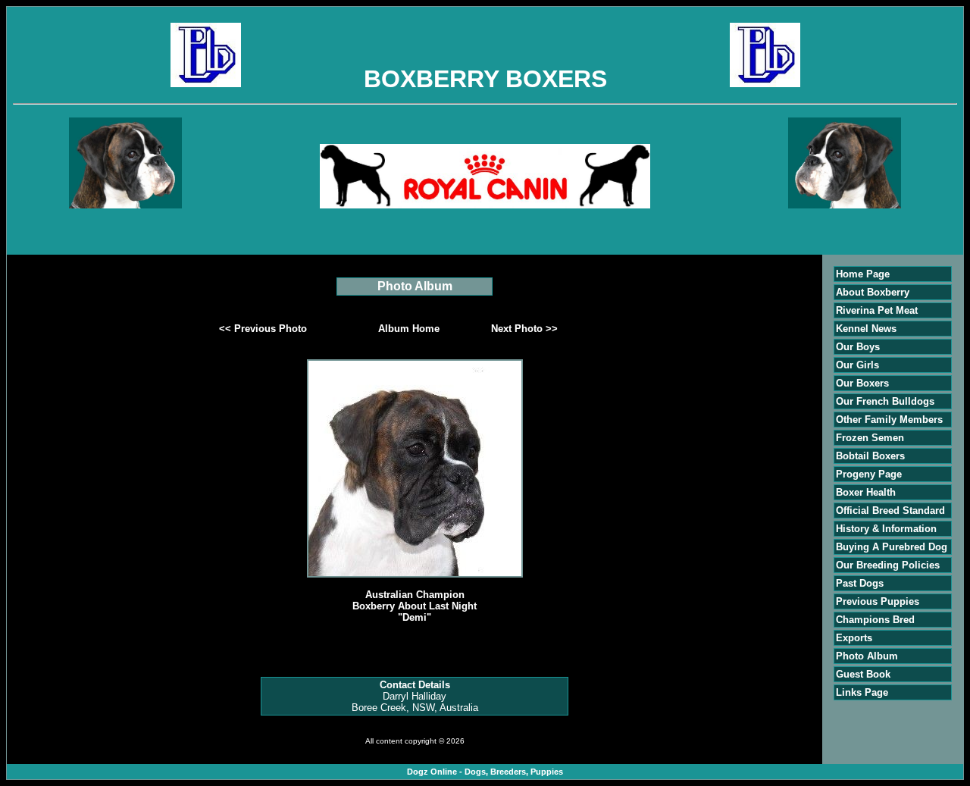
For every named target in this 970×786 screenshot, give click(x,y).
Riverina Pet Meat (877, 310)
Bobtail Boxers (870, 456)
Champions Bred (875, 619)
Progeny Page (869, 474)
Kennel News (866, 328)
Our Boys (858, 346)
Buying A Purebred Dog (891, 547)
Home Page (863, 274)
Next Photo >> (524, 328)
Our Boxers (862, 383)
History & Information (886, 528)
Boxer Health (866, 492)
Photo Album (867, 656)
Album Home (409, 328)
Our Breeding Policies (888, 565)
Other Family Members (889, 419)
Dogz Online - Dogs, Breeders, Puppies (485, 771)
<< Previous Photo (263, 328)
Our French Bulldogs (885, 401)
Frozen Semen (870, 437)
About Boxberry (872, 292)
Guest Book (863, 674)
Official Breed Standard (890, 510)
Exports (854, 638)
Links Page (862, 692)
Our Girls (857, 365)
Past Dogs (860, 583)
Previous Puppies (877, 601)
